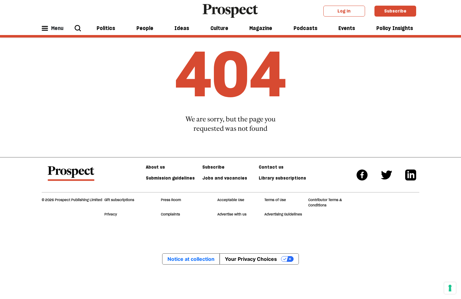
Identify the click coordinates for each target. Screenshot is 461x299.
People (144, 28)
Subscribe (395, 11)
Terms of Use (275, 200)
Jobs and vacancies (224, 178)
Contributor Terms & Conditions (325, 202)
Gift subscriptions (119, 200)
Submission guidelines (170, 178)
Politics (106, 28)
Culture (219, 28)
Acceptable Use (230, 200)
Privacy (110, 214)
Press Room (171, 200)
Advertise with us (231, 214)
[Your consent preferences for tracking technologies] (450, 288)
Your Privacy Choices (251, 259)
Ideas (181, 28)
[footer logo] (71, 176)
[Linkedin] (410, 175)
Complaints (170, 214)
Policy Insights (394, 28)
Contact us (271, 167)
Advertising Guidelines (283, 214)
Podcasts (305, 28)
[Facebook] (362, 175)
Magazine (260, 28)
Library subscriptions (282, 178)
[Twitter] (386, 175)
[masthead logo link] (231, 10)
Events (346, 28)
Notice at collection (191, 259)
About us (155, 167)
